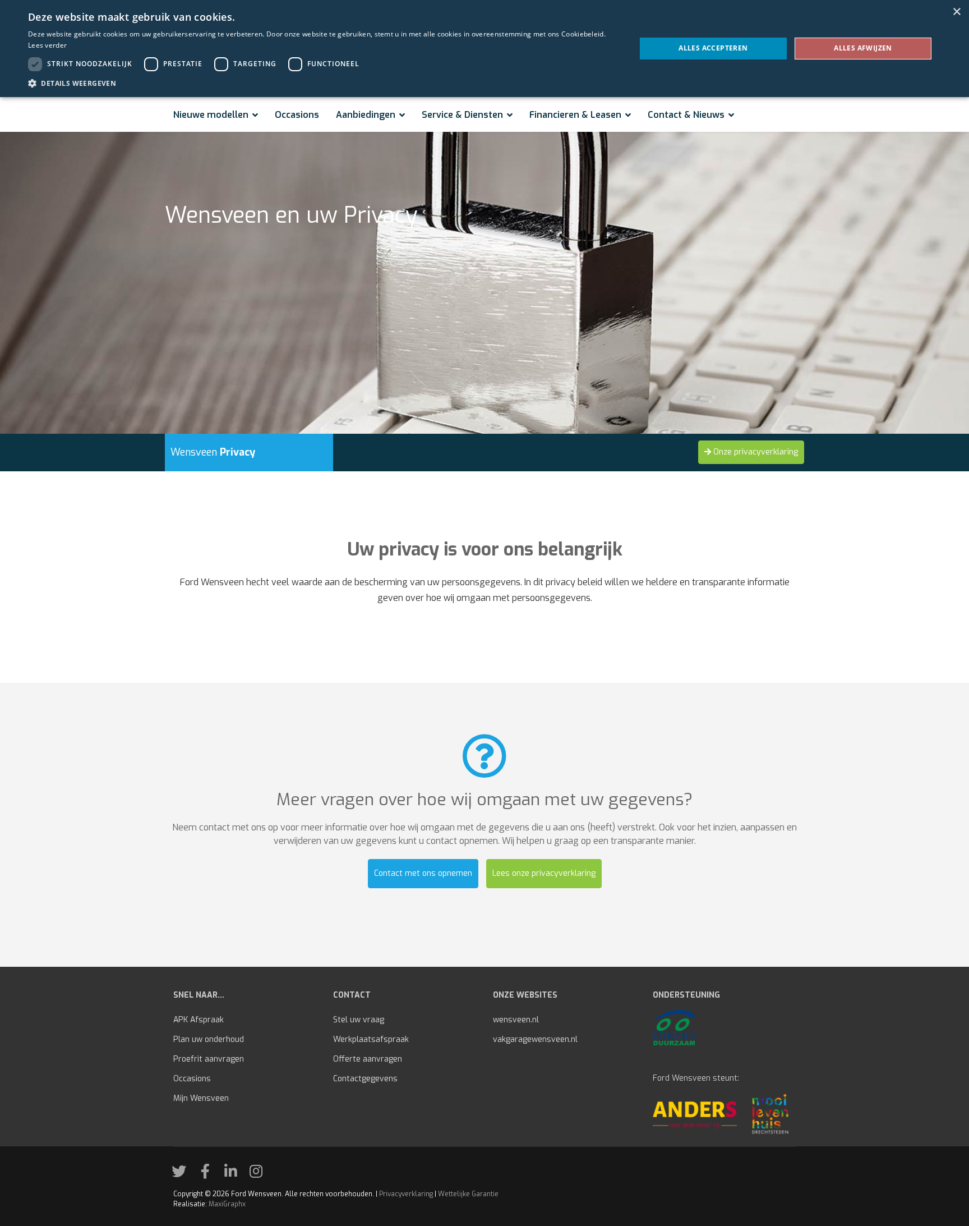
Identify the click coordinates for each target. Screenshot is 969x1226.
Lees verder (47, 45)
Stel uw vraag (358, 1019)
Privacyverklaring (406, 1194)
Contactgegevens (365, 1078)
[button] (323, 83)
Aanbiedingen (365, 115)
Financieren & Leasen (575, 115)
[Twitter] (183, 1174)
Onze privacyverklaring (754, 452)
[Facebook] (209, 1174)
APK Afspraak (198, 1019)
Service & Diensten (462, 115)
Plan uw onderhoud (208, 1039)
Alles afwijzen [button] (863, 48)
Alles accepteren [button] (713, 48)
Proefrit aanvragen (208, 1059)
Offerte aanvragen (367, 1059)
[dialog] (484, 48)
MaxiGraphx (227, 1204)
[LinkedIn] (234, 1174)
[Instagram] (260, 1174)
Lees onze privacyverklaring (544, 873)
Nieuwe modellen (210, 115)
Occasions (297, 115)
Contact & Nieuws (686, 115)
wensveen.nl (516, 1019)
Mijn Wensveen (201, 1098)
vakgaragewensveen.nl (535, 1039)
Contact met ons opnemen (423, 873)
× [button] (956, 12)
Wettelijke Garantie (468, 1194)
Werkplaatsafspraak (371, 1039)
